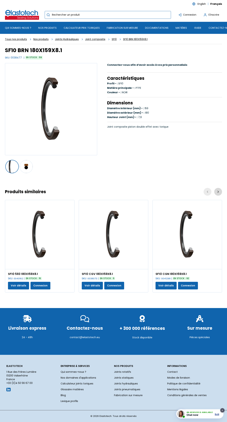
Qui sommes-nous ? (73, 372)
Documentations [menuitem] (156, 28)
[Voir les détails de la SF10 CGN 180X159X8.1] (187, 234)
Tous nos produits (16, 39)
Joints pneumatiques (127, 389)
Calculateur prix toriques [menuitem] (82, 28)
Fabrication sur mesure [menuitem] (122, 28)
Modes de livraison (178, 377)
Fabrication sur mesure (128, 395)
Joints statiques (124, 377)
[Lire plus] (27, 346)
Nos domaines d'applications (78, 377)
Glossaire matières (72, 389)
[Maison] (22, 15)
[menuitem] (47, 28)
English (202, 4)
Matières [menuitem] (181, 28)
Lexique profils (69, 401)
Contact (172, 372)
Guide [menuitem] (197, 28)
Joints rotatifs (122, 372)
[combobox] (108, 15)
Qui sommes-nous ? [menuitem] (18, 28)
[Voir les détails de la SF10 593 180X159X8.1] (39, 234)
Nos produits (41, 39)
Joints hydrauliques (126, 383)
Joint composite (95, 39)
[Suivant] (218, 192)
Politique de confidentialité (183, 383)
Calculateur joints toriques (77, 383)
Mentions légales (177, 389)
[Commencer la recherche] (48, 15)
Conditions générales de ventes (187, 395)
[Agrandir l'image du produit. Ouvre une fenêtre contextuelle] (69, 264)
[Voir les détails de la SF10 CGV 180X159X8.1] (113, 234)
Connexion (40, 285)
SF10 (114, 39)
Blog (63, 395)
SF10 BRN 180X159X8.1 (135, 39)
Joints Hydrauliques (67, 39)
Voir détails (18, 285)
